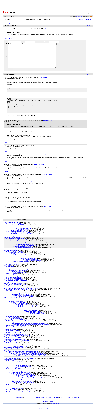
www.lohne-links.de (44, 77)
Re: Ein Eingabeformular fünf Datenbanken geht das (18, 335)
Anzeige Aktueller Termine (10, 359)
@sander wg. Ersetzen (11, 273)
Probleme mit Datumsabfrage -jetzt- (12, 237)
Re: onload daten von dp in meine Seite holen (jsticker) (19, 391)
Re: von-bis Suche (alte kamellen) (14, 277)
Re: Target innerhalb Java (12, 384)
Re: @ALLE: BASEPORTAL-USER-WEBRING (16, 280)
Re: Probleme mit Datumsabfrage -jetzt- (15, 238)
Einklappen (79, 219)
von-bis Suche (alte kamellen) (11, 276)
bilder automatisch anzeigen (10, 249)
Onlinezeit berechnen (9, 315)
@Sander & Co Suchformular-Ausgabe (13, 283)
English (45, 13)
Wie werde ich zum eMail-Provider (12, 336)
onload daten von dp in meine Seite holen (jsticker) (16, 390)
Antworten (6, 117)
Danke (10, 300)
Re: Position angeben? (11, 342)
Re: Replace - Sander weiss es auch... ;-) (18, 270)
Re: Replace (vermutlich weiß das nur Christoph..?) (18, 269)
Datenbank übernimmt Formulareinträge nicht (14, 339)
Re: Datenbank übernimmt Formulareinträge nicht (17, 340)
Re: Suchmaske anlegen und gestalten (15, 287)
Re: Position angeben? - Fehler (21, 346)
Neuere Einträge (40, 397)
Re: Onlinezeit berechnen (12, 316)
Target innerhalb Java (9, 383)
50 (79, 16)
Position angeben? (8, 341)
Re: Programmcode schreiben (13, 264)
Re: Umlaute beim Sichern (20, 272)
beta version (7, 265)
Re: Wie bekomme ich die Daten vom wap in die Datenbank (20, 358)
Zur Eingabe (48, 397)
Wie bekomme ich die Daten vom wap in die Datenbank (17, 357)
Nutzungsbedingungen (55, 403)
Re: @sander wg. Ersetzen (15, 274)
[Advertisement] (48, 5)
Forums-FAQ (89, 19)
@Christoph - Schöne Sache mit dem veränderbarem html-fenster (19, 350)
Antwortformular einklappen (9, 38)
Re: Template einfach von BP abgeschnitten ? (16, 368)
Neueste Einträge (19, 397)
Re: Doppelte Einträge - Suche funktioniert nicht (17, 348)
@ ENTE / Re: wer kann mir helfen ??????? (16, 231)
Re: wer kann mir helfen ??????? (14, 223)
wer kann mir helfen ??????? (11, 222)
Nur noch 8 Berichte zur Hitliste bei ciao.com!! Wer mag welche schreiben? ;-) (22, 288)
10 (76, 16)
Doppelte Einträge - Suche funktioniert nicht (14, 347)
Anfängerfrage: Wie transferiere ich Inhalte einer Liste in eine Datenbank (20, 319)
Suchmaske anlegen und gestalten (12, 285)
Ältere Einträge (56, 397)
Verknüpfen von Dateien (9, 329)
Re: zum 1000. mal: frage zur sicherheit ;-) (16, 292)
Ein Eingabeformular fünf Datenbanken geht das (15, 334)
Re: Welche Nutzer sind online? (13, 299)
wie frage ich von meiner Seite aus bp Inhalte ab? (15, 325)
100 (81, 16)
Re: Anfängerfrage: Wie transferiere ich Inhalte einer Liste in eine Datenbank (23, 320)
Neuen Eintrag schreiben (9, 23)
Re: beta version (10, 266)
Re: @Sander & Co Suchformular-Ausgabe (16, 284)
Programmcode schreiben (10, 263)
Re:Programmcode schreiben (11, 250)
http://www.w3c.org (27, 181)
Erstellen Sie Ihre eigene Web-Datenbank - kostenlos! (48, 408)
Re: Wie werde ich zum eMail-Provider (15, 337)
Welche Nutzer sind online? (10, 297)
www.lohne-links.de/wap (39, 164)
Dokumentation (82, 19)
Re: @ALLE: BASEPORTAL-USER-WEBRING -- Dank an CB (19, 282)
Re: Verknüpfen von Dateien (12, 330)
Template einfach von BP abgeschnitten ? (13, 367)
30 (78, 16)
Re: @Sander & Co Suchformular (14, 332)
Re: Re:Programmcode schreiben (14, 251)
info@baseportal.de (47, 28)
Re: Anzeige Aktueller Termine (13, 360)
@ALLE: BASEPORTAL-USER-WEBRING (13, 279)
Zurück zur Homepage (48, 401)
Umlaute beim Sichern (16, 271)
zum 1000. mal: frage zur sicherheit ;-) (13, 290)
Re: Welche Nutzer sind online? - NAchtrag (28, 305)
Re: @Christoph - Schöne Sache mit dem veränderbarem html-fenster (22, 351)
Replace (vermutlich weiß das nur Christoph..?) (15, 268)
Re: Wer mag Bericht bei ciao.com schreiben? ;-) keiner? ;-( (20, 289)
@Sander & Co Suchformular (10, 331)
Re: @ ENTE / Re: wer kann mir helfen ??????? (20, 232)
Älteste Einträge (77, 397)
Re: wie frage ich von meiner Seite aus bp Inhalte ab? (18, 326)
